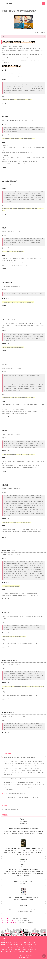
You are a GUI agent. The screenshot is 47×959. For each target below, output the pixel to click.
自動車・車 (24, 940)
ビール (5, 940)
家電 (21, 949)
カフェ (20, 940)
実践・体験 (15, 949)
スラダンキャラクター (22, 947)
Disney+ (17, 944)
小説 (2, 809)
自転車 (19, 949)
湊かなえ (33, 942)
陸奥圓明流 (3, 944)
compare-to (22, 955)
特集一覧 (6, 917)
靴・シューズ (12, 951)
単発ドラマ (15, 946)
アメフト (5, 946)
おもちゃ (22, 942)
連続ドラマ (20, 946)
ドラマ (5, 947)
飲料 (14, 940)
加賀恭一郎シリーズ (14, 809)
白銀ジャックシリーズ (9, 942)
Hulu (14, 944)
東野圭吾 (7, 809)
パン (17, 940)
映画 (8, 947)
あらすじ (7, 951)
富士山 (11, 947)
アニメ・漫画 (18, 951)
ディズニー (10, 946)
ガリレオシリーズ (26, 946)
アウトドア (15, 947)
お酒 (8, 940)
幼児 (18, 942)
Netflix (28, 944)
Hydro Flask (32, 949)
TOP (2, 917)
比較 (25, 942)
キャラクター (28, 947)
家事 (2, 940)
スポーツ (32, 951)
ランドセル (29, 942)
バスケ (23, 951)
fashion (2, 942)
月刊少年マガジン (9, 944)
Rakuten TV (32, 944)
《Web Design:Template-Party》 (23, 957)
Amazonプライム (23, 944)
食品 (27, 940)
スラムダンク (27, 951)
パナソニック (31, 940)
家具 (12, 940)
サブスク (15, 942)
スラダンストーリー (8, 949)
